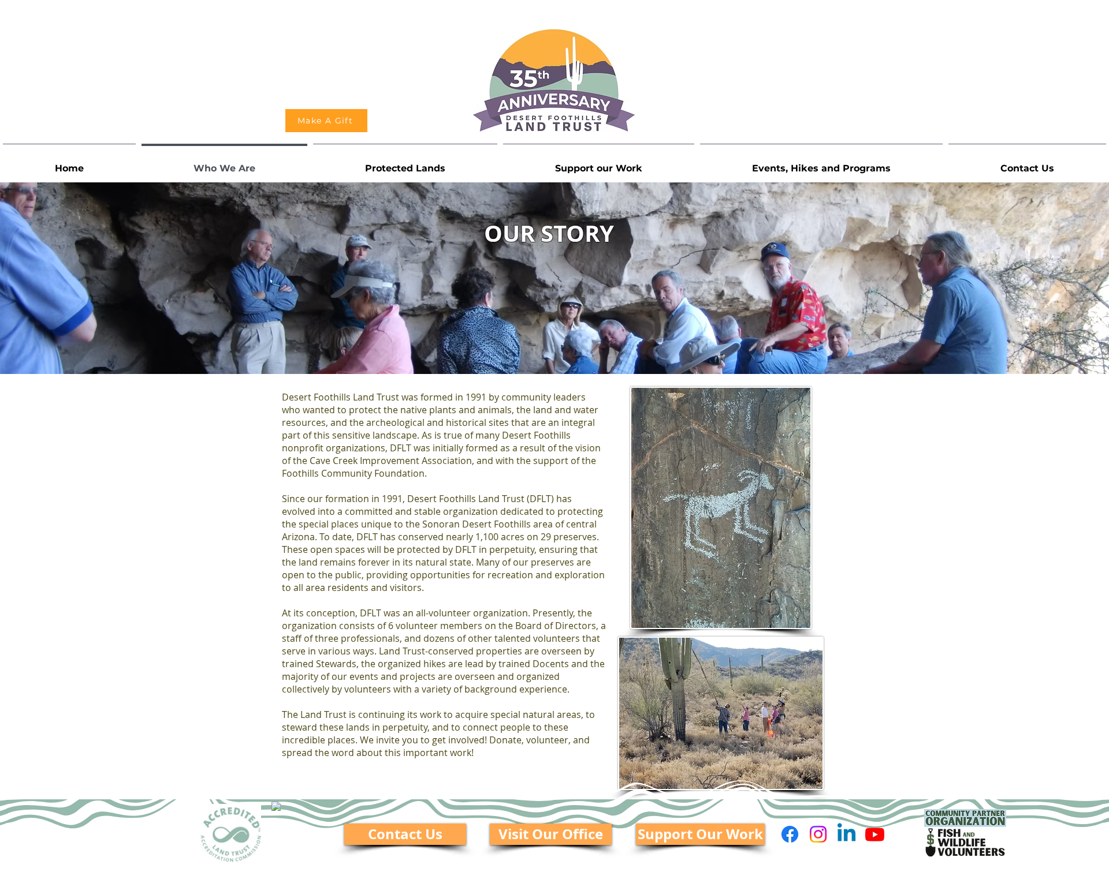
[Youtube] (875, 834)
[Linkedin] (846, 834)
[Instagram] (818, 834)
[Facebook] (790, 834)
